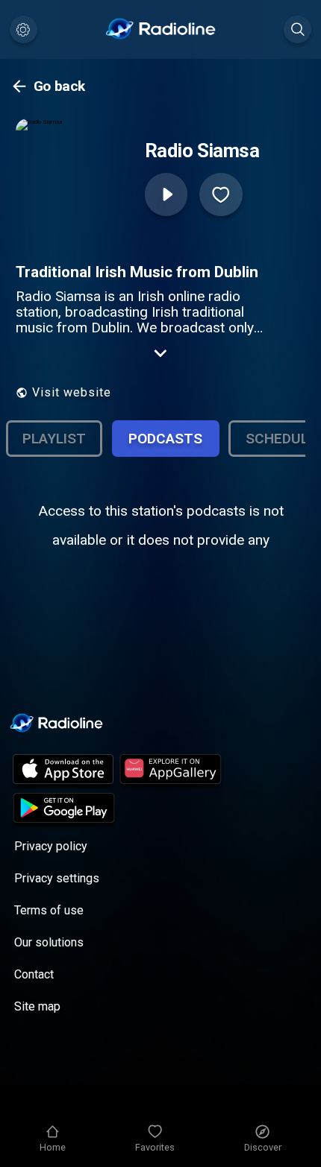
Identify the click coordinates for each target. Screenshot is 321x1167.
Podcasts (165, 438)
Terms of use (49, 910)
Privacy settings (56, 878)
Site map (37, 1006)
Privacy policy (50, 846)
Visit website (71, 392)
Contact (34, 974)
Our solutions (49, 942)
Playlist (54, 438)
